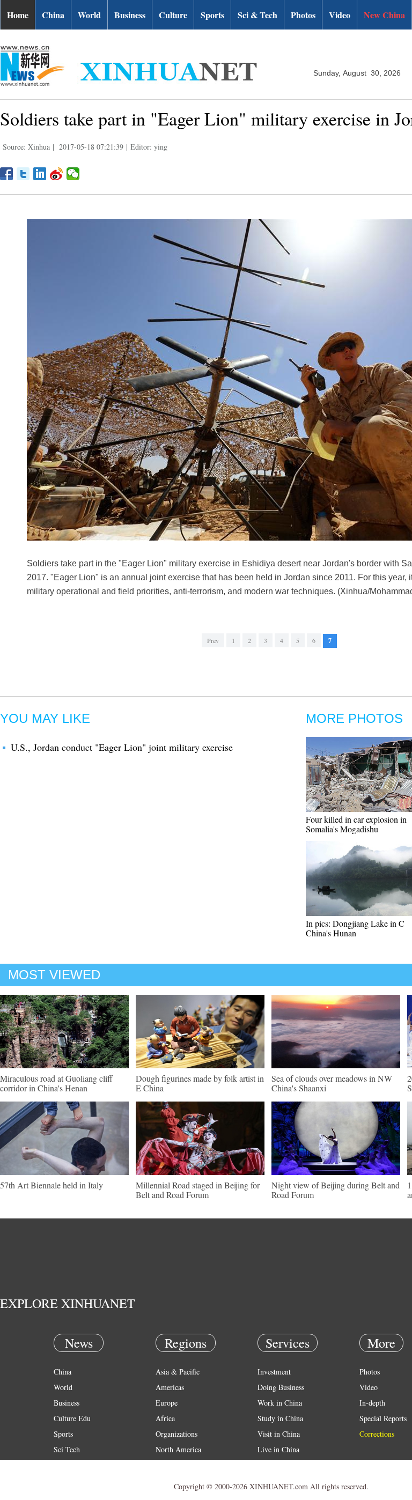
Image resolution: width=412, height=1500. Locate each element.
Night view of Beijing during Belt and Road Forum (335, 1189)
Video (339, 15)
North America (178, 1449)
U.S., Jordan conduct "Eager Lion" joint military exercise (122, 747)
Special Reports (383, 1418)
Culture (173, 15)
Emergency (275, 1465)
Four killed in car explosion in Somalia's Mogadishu (356, 824)
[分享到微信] (73, 173)
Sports (212, 15)
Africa (165, 1418)
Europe (167, 1403)
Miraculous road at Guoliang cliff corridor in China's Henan (56, 1083)
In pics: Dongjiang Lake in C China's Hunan (355, 928)
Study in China (280, 1418)
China (53, 15)
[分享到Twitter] (23, 173)
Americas (170, 1387)
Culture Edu (72, 1418)
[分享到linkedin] (40, 173)
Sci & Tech (257, 15)
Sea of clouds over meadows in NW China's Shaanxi (331, 1083)
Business (129, 15)
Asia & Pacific (178, 1371)
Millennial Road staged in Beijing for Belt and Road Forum (198, 1189)
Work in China (280, 1403)
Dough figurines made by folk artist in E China (200, 1083)
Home (17, 15)
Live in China (278, 1449)
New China (384, 15)
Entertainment (75, 1480)
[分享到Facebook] (6, 173)
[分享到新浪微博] (56, 173)
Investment (274, 1371)
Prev (213, 640)
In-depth (372, 1403)
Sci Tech (67, 1449)
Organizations (176, 1434)
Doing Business (281, 1387)
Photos (303, 15)
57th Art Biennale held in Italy (51, 1185)
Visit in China (279, 1434)
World (89, 15)
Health (63, 1465)
